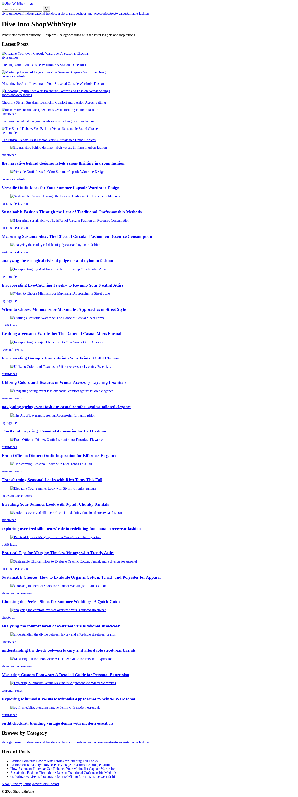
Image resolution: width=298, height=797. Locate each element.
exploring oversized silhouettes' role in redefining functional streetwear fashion (64, 776)
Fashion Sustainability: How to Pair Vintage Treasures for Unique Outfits (60, 765)
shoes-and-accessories (94, 13)
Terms (27, 784)
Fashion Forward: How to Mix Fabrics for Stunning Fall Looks (54, 761)
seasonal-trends (43, 13)
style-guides (10, 13)
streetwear (116, 13)
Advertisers (40, 784)
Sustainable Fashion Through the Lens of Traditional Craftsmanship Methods (63, 772)
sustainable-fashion (136, 13)
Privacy (16, 784)
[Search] (46, 9)
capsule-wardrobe (66, 13)
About (6, 784)
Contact (53, 784)
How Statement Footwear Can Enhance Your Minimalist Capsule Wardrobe (62, 769)
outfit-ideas (25, 13)
